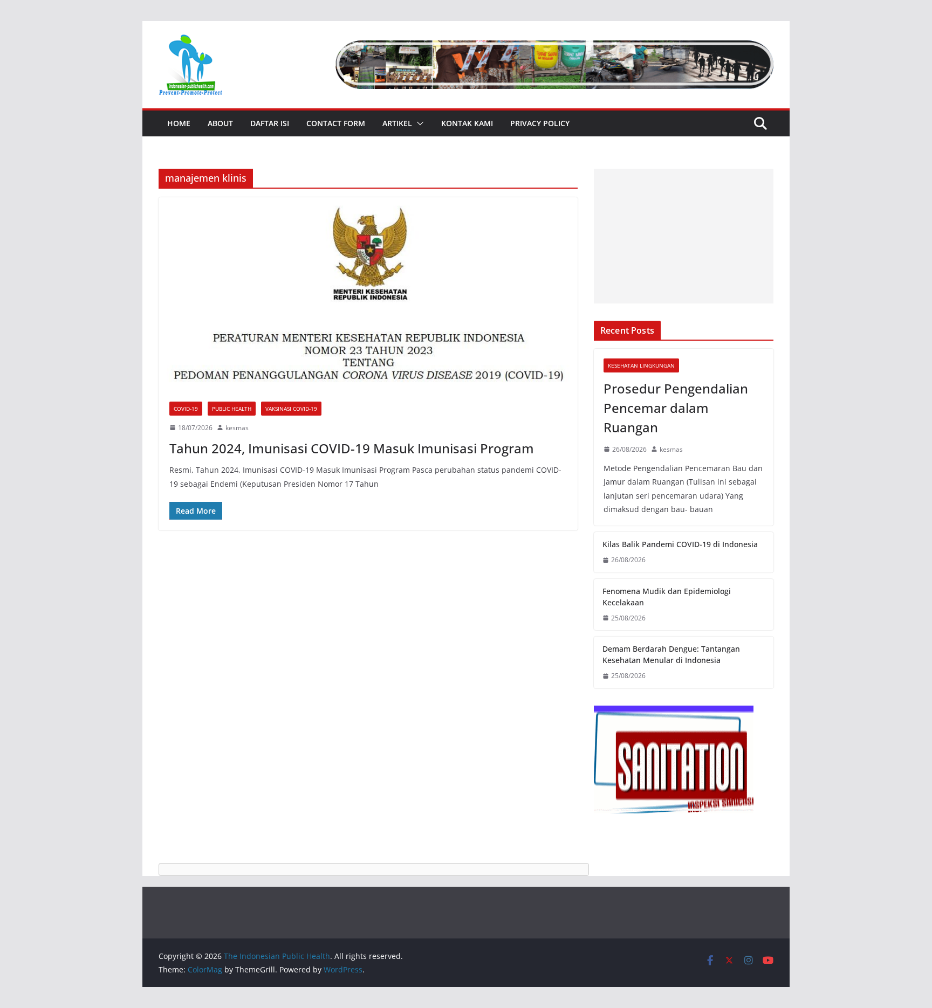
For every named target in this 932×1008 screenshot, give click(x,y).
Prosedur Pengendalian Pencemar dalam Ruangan (676, 407)
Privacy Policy (540, 123)
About (220, 123)
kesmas (237, 427)
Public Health (231, 408)
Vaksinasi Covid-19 (291, 408)
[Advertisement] (683, 236)
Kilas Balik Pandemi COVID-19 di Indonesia (680, 544)
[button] (418, 123)
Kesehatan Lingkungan (641, 365)
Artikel (397, 123)
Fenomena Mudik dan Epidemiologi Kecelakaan (666, 596)
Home (178, 123)
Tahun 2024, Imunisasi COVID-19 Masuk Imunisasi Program (351, 448)
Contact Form (335, 123)
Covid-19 (186, 408)
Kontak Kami (467, 123)
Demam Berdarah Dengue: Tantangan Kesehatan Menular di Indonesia (671, 654)
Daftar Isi (269, 123)
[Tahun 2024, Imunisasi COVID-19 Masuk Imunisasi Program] (368, 293)
